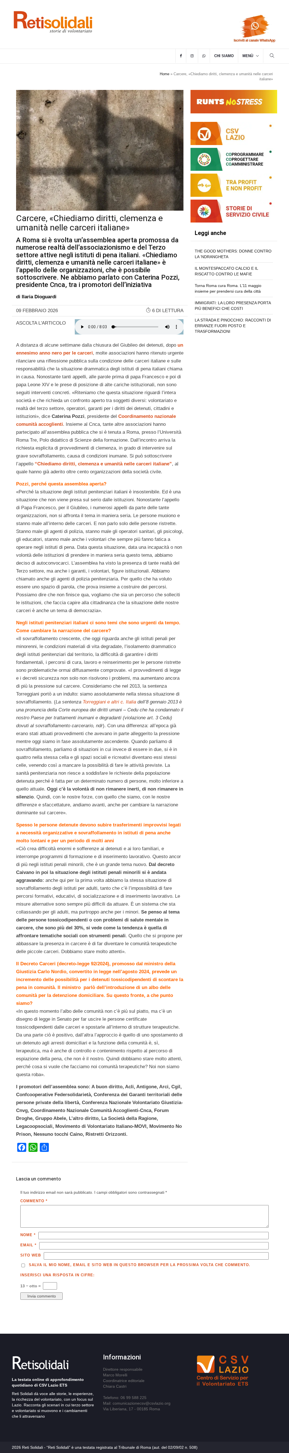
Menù (247, 56)
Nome (28, 1235)
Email (28, 1245)
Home (164, 74)
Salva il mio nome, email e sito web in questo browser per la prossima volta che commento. (139, 1265)
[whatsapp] (204, 56)
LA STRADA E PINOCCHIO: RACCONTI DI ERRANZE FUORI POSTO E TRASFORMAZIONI (233, 326)
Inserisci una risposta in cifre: (57, 1275)
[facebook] (181, 56)
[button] (272, 56)
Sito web (30, 1255)
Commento (33, 1201)
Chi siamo (224, 56)
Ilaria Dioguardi (39, 296)
